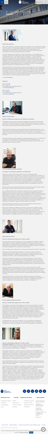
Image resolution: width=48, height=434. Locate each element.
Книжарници (27, 406)
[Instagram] (36, 391)
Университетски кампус (26, 397)
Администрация (40, 397)
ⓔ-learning (16, 397)
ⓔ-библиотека (15, 402)
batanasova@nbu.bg (9, 87)
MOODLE (14, 400)
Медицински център (28, 404)
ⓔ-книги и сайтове (16, 404)
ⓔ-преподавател (4, 404)
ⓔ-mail (2, 406)
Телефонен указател (13, 424)
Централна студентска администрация (39, 409)
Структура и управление (20, 11)
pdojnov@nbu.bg (9, 77)
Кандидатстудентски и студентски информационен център (41, 413)
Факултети (38, 417)
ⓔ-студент (3, 402)
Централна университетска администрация (40, 404)
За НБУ (11, 11)
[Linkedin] (40, 391)
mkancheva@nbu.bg (9, 94)
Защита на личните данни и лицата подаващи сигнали (29, 424)
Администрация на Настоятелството (40, 401)
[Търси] (6, 2)
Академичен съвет (31, 11)
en (45, 2)
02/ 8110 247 (7, 86)
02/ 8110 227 (15, 86)
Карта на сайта (5, 424)
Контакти (44, 424)
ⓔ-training (14, 406)
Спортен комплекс (28, 402)
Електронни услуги (5, 397)
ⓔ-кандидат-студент (6, 400)
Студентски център (29, 400)
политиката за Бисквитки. (24, 432)
